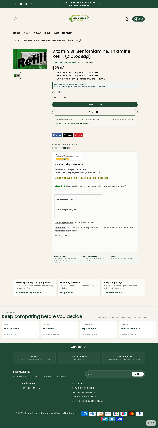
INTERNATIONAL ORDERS (84, 396)
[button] (15, 19)
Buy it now (95, 112)
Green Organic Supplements (39, 413)
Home (16, 40)
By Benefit (35, 292)
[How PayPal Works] (68, 157)
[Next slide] (100, 4)
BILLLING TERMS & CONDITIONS (87, 401)
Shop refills (58, 123)
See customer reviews (86, 62)
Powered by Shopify (65, 413)
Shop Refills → (68, 292)
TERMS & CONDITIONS (83, 388)
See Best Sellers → (114, 292)
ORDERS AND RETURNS (83, 392)
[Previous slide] (58, 4)
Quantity (57, 92)
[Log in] (126, 19)
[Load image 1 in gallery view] (17, 75)
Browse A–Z (84, 123)
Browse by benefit (72, 123)
